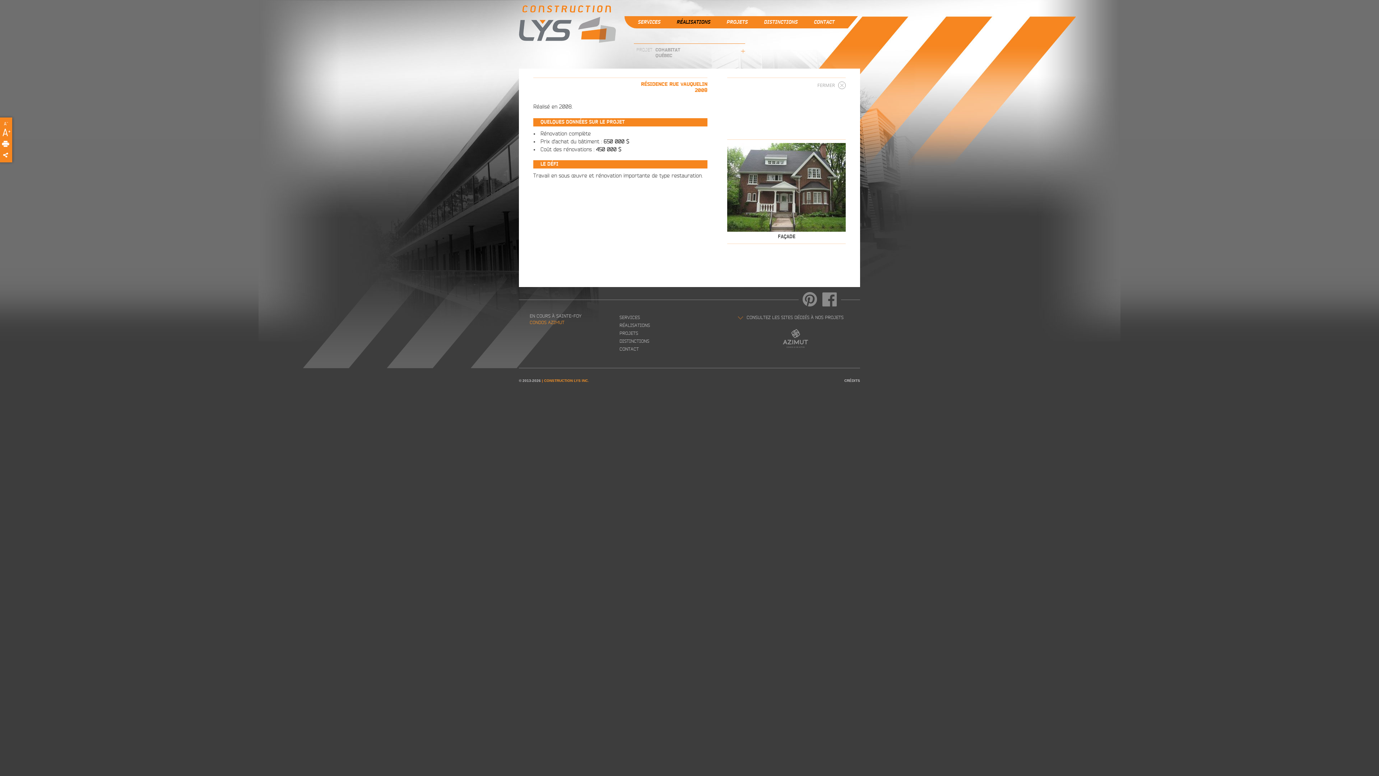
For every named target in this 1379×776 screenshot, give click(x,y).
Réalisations (693, 22)
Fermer (826, 85)
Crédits (852, 381)
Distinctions (781, 22)
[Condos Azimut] (799, 336)
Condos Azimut (547, 322)
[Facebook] (830, 299)
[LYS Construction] (567, 25)
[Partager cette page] (16, 155)
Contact (824, 22)
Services (649, 22)
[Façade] (786, 187)
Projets (737, 22)
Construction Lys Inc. (566, 381)
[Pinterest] (810, 299)
